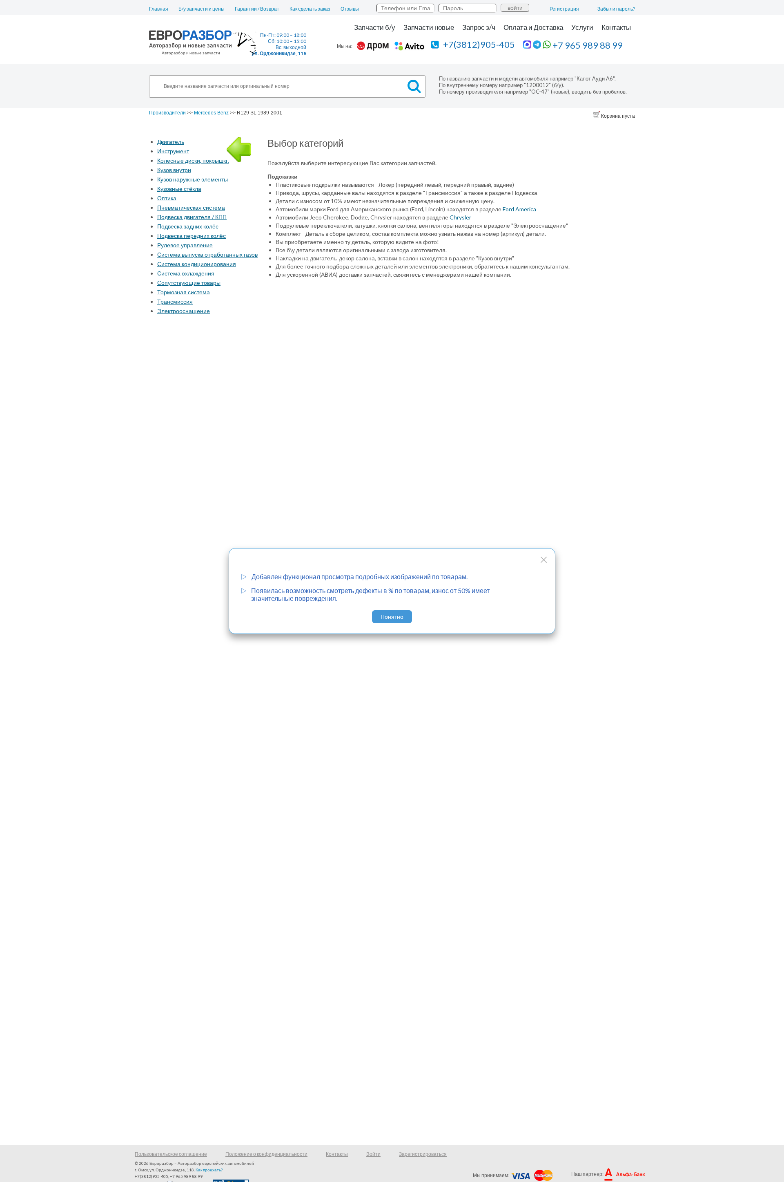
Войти (373, 1154)
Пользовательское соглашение (171, 1154)
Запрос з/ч (478, 27)
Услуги (582, 27)
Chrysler (460, 217)
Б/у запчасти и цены (201, 9)
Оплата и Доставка (533, 27)
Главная (158, 9)
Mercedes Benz (211, 113)
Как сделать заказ (310, 9)
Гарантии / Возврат (257, 9)
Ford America (519, 209)
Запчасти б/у (374, 27)
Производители (167, 113)
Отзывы (350, 9)
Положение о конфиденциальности (266, 1154)
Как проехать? (209, 1169)
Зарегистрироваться (423, 1154)
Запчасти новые (428, 27)
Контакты (616, 27)
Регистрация (564, 9)
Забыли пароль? (616, 9)
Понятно (392, 616)
